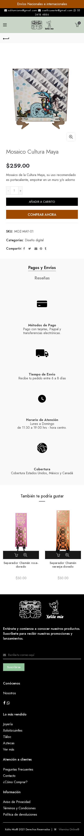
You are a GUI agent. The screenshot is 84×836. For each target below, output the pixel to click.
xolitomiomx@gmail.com (22, 10)
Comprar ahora (42, 214)
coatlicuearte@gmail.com (57, 10)
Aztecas (8, 743)
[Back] (6, 38)
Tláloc (7, 736)
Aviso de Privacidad (16, 801)
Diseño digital (34, 240)
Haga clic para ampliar (71, 137)
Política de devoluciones (20, 814)
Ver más (8, 749)
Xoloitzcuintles (12, 730)
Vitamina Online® (68, 829)
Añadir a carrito (42, 202)
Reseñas (42, 278)
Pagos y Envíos (42, 268)
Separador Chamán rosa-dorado (21, 564)
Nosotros (9, 693)
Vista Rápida (25, 555)
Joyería (8, 724)
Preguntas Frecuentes (18, 769)
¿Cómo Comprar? (15, 782)
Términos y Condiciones (19, 808)
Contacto (9, 775)
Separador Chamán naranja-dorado (63, 564)
